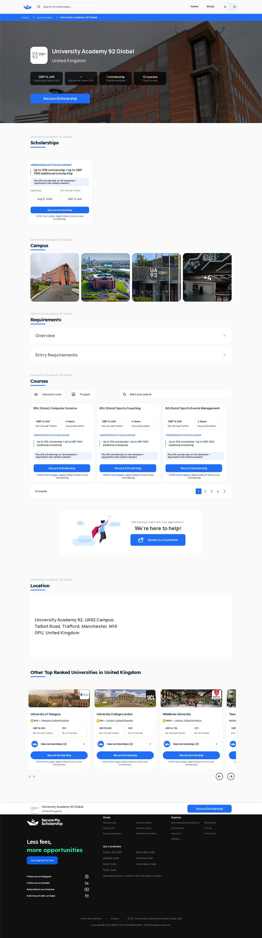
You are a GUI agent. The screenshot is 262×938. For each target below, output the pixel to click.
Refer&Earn (210, 822)
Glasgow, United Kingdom (55, 720)
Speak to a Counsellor (163, 540)
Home (25, 17)
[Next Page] (231, 776)
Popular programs (112, 833)
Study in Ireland (144, 822)
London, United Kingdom (119, 720)
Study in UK (109, 828)
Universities (44, 17)
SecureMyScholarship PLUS (185, 822)
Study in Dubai (143, 828)
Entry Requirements (56, 355)
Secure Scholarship (60, 98)
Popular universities (146, 833)
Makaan (175, 838)
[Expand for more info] (224, 335)
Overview (45, 335)
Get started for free (42, 860)
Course (208, 828)
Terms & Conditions (91, 918)
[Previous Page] (219, 776)
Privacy (115, 918)
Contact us (210, 833)
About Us (176, 833)
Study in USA (109, 822)
